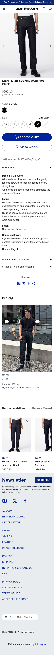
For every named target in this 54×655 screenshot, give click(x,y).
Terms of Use (11, 593)
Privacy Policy (12, 489)
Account (8, 511)
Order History (12, 522)
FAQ (4, 573)
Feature (7, 542)
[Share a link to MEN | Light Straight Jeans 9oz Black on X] (24, 284)
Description (8, 167)
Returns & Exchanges (17, 568)
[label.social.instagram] (19, 284)
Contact (8, 556)
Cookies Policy (12, 587)
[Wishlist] (26, 419)
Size (4, 118)
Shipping (8, 562)
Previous (3, 47)
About (6, 530)
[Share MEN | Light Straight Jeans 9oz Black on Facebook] (29, 284)
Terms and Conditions (41, 487)
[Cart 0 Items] (50, 9)
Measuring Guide (13, 548)
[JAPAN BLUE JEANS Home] (27, 8)
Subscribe (43, 480)
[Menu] (3, 9)
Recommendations (13, 408)
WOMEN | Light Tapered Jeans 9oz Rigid (14, 463)
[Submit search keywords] (44, 9)
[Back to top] (48, 639)
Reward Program (13, 516)
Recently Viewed (42, 408)
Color (5, 104)
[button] (34, 284)
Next (50, 47)
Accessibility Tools (15, 599)
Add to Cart (29, 137)
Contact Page (9, 249)
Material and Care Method (15, 259)
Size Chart (43, 118)
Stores (7, 536)
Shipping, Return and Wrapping (18, 266)
